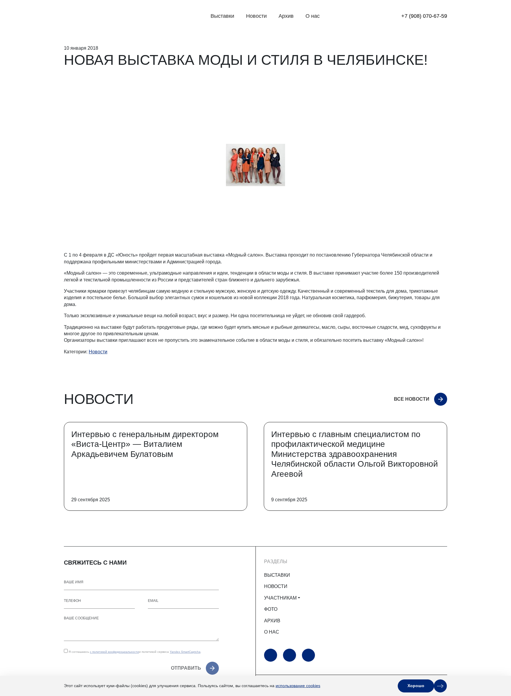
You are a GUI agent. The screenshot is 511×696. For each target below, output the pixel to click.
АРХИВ (272, 620)
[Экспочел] (101, 16)
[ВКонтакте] (308, 655)
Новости (256, 16)
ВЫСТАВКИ (277, 575)
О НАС (271, 631)
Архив (286, 16)
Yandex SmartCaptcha (185, 651)
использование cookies (298, 685)
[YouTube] (270, 655)
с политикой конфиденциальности (114, 651)
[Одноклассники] (289, 655)
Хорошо (415, 685)
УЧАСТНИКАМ (280, 597)
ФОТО (270, 609)
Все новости (411, 399)
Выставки (222, 16)
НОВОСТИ (275, 586)
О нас (312, 16)
